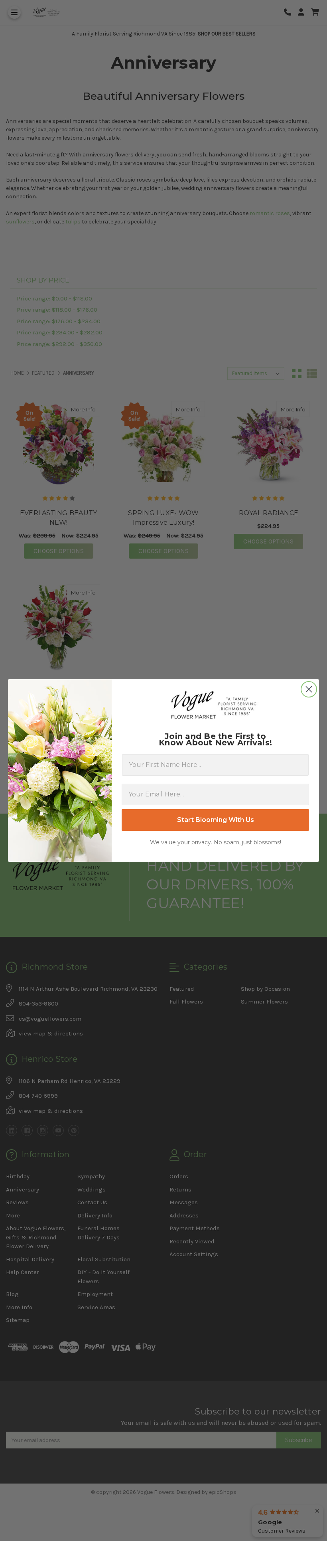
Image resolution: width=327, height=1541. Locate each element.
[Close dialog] (309, 689)
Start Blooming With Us (215, 820)
